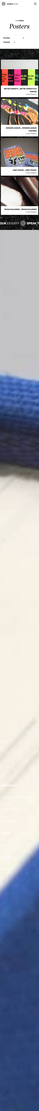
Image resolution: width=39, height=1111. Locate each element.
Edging (6, 833)
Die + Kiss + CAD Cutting (16, 797)
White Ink (7, 868)
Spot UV (7, 857)
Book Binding (10, 785)
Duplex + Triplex (11, 809)
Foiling (6, 845)
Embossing (8, 821)
